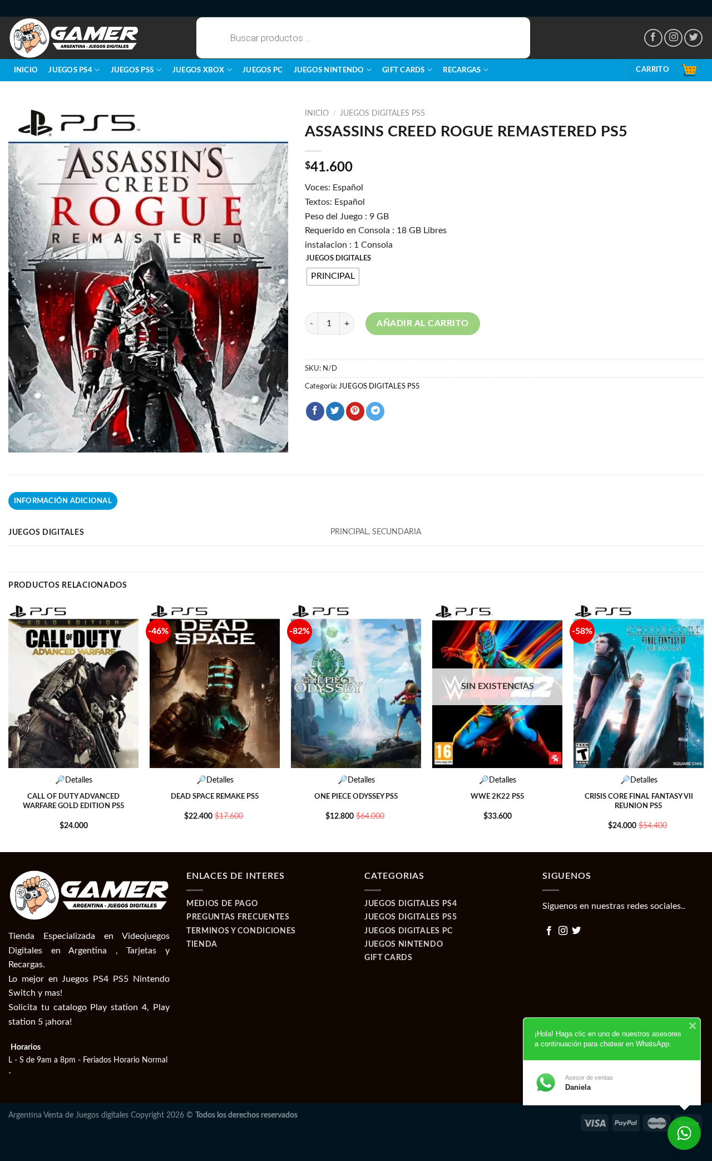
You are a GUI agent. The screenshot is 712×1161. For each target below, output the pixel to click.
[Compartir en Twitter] (335, 411)
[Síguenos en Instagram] (673, 38)
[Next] (703, 725)
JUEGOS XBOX (198, 70)
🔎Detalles (73, 780)
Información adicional (63, 501)
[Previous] (9, 725)
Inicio (26, 70)
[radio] (333, 276)
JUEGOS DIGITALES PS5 (382, 113)
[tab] (62, 501)
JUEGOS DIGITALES (338, 258)
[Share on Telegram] (375, 411)
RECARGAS (462, 70)
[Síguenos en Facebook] (653, 38)
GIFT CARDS (403, 70)
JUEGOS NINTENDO (329, 70)
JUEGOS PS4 (70, 70)
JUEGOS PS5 (133, 70)
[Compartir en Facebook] (315, 411)
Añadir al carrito (422, 323)
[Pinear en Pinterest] (355, 411)
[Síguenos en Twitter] (693, 38)
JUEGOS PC (263, 70)
